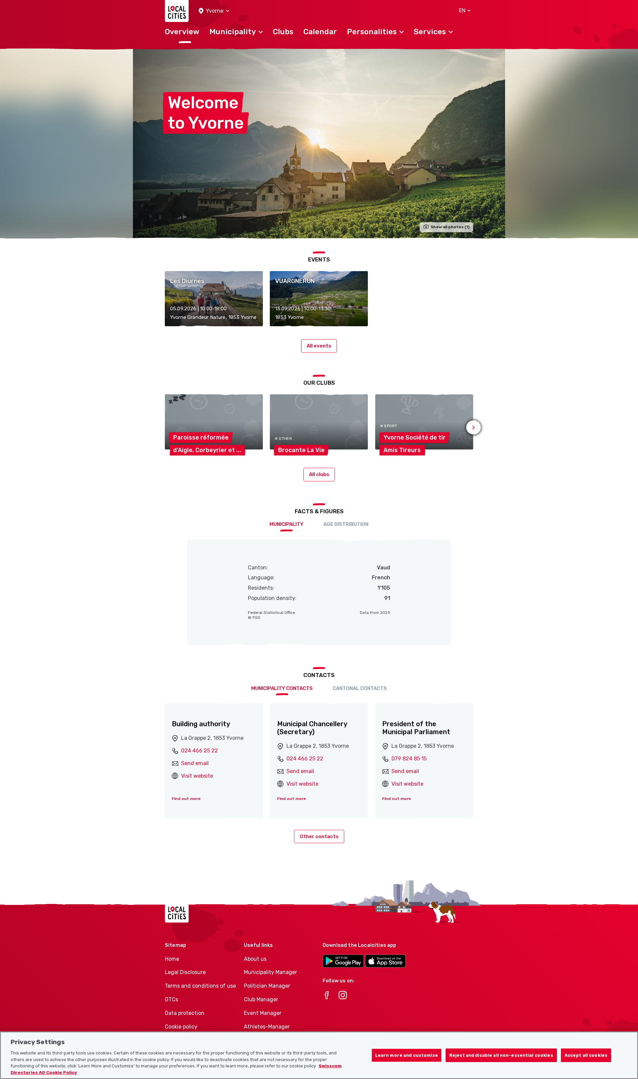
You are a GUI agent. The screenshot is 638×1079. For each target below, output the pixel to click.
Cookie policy (181, 1027)
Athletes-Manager (267, 1027)
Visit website (197, 776)
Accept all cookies (586, 1055)
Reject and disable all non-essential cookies (501, 1055)
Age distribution (346, 524)
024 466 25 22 (199, 750)
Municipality (286, 524)
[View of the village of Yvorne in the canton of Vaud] (319, 143)
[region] (319, 1055)
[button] (214, 11)
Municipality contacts (282, 688)
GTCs (171, 999)
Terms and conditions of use (200, 986)
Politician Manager (267, 986)
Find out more (186, 798)
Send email (195, 763)
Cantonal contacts (360, 688)
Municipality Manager (270, 972)
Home (172, 959)
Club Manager (261, 999)
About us (255, 959)
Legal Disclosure (185, 972)
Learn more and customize (406, 1055)
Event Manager (262, 1013)
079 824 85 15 (409, 758)
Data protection (184, 1013)
